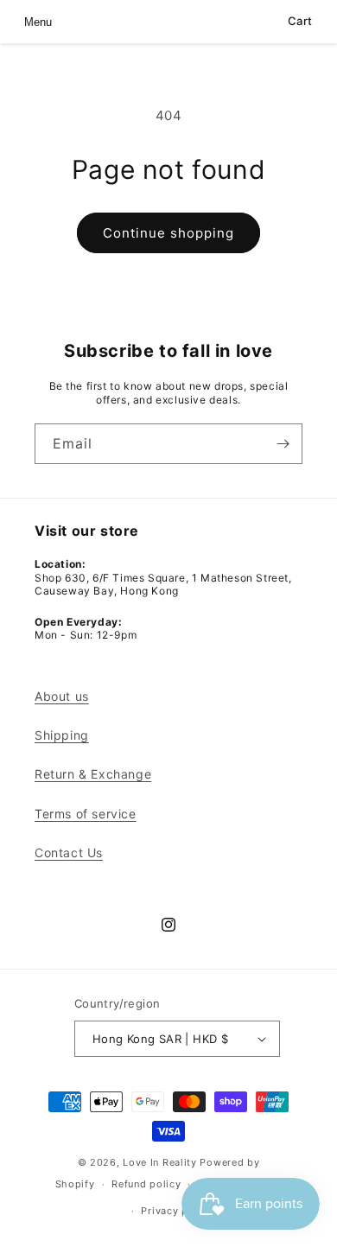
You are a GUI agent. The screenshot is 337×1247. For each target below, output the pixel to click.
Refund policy (146, 1184)
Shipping (62, 735)
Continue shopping (168, 233)
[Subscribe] (283, 443)
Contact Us (69, 852)
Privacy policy (177, 1211)
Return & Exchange (93, 774)
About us (62, 696)
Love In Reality (160, 1162)
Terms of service (86, 813)
